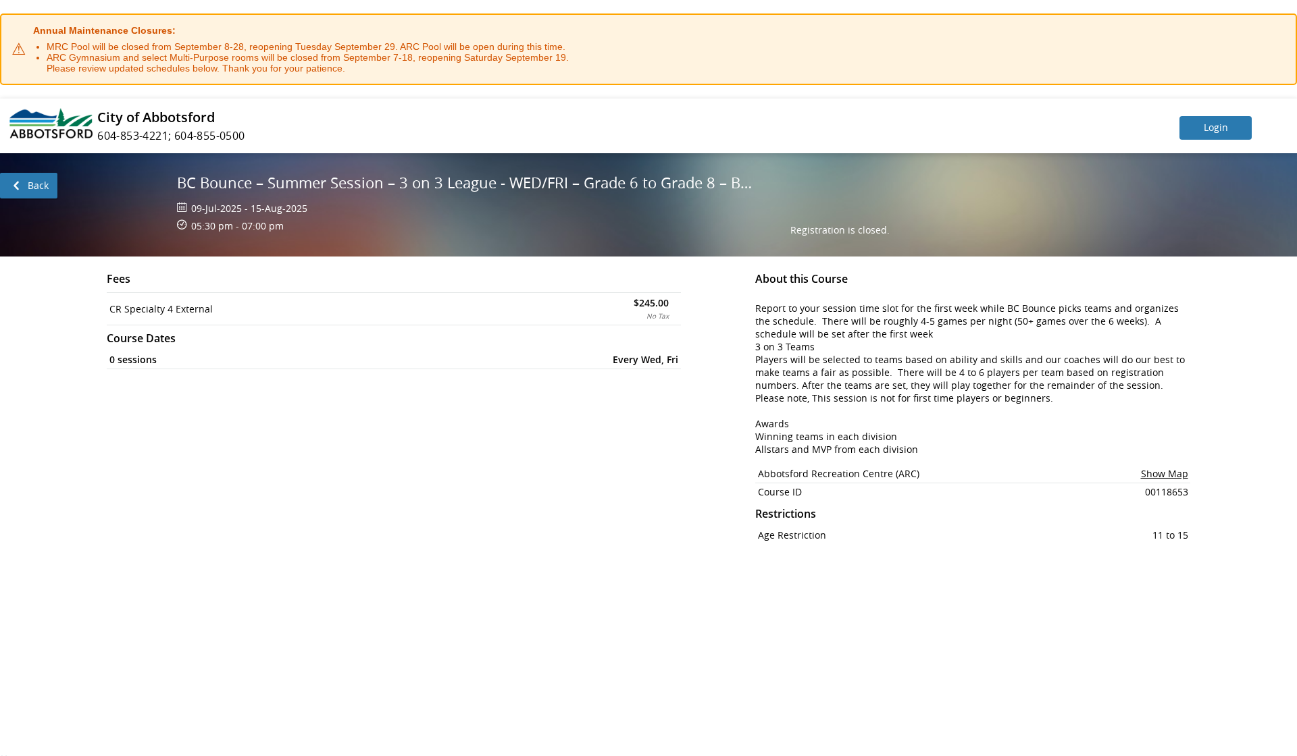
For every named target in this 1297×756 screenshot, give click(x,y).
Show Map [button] (1164, 473)
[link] (28, 185)
